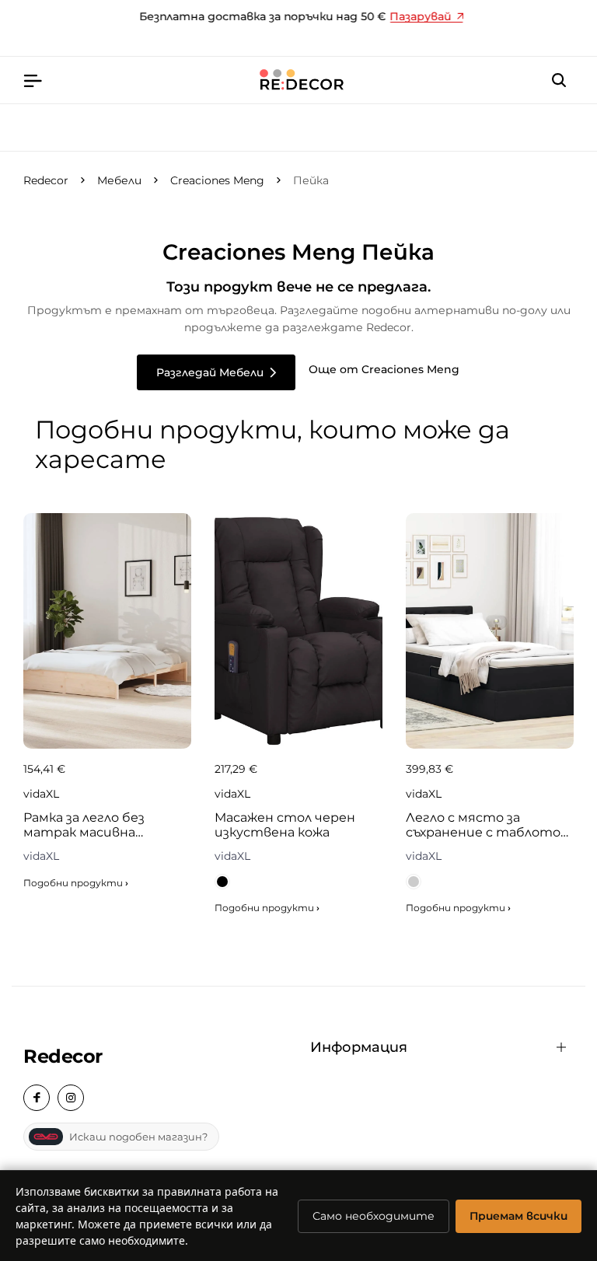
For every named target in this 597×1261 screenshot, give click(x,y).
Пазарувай (417, 16)
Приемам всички (518, 1216)
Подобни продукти (75, 883)
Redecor (45, 180)
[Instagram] (71, 1098)
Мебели (119, 180)
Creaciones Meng (217, 180)
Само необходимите (373, 1216)
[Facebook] (36, 1098)
